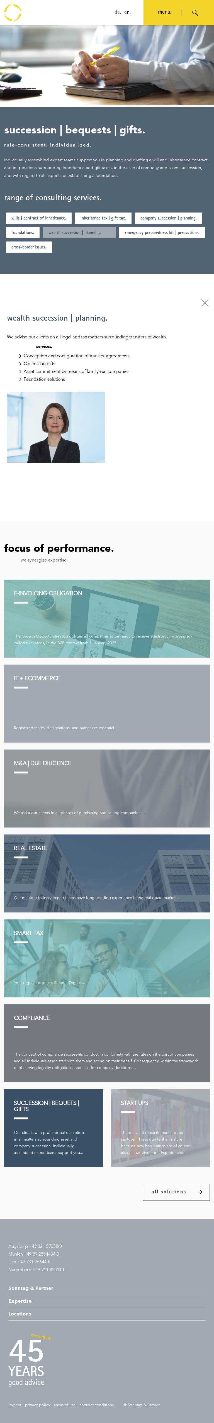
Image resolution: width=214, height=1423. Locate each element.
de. (118, 13)
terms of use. (65, 1405)
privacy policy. (38, 1405)
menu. (165, 12)
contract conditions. (97, 1405)
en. (127, 13)
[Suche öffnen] (195, 13)
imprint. (15, 1405)
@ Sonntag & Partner (141, 1405)
